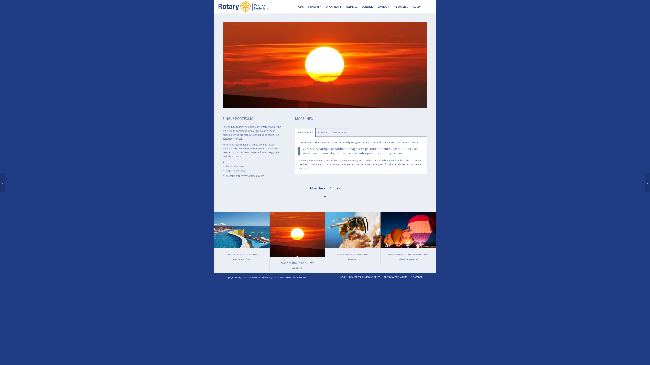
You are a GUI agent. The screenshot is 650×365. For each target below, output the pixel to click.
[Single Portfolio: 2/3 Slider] (242, 230)
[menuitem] (300, 7)
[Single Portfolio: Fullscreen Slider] (408, 230)
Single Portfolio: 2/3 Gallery (297, 263)
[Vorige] (230, 65)
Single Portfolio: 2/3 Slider (241, 254)
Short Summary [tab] (305, 132)
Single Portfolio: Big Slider (352, 254)
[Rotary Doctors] (244, 7)
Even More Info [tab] (340, 132)
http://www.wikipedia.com (250, 175)
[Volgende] (420, 65)
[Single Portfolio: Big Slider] (353, 230)
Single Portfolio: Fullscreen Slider (408, 254)
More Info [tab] (323, 132)
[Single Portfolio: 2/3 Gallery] (297, 234)
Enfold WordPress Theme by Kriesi (290, 277)
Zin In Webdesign (265, 277)
